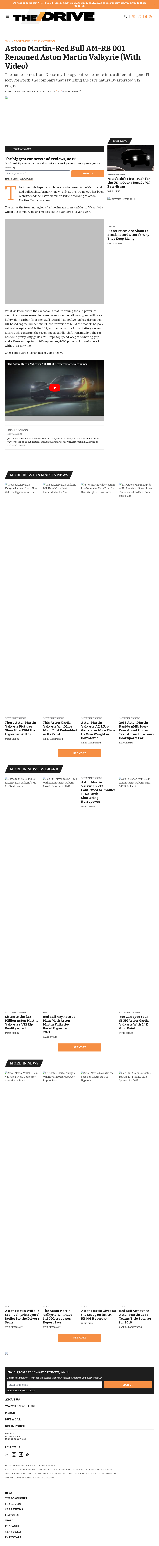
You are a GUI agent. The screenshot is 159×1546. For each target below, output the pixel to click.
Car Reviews (14, 1509)
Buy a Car (13, 1419)
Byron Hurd (113, 191)
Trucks (111, 227)
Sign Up (87, 173)
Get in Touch (15, 1426)
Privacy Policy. (27, 179)
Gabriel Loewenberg (130, 1327)
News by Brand (22, 41)
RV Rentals (13, 1537)
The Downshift (16, 1498)
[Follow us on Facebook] (145, 16)
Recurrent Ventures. (23, 1466)
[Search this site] (125, 16)
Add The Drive (70, 91)
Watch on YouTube (20, 1406)
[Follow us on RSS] (150, 16)
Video (9, 1520)
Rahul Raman (126, 743)
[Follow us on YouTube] (133, 16)
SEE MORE (79, 753)
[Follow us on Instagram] (139, 16)
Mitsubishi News (116, 175)
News (8, 41)
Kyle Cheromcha (14, 1327)
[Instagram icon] (14, 1454)
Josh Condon (12, 91)
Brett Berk (87, 1323)
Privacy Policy (44, 3)
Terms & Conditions (15, 1439)
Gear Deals (13, 1531)
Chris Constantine (53, 739)
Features (12, 1515)
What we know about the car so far (27, 311)
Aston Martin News (44, 41)
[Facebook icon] (21, 1454)
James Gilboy (12, 739)
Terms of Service (12, 179)
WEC (45, 1013)
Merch (10, 1413)
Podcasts (12, 1526)
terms (102, 1474)
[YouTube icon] (7, 1454)
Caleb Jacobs (114, 243)
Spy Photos (13, 1503)
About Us (12, 1399)
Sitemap (9, 1434)
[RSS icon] (27, 1454)
